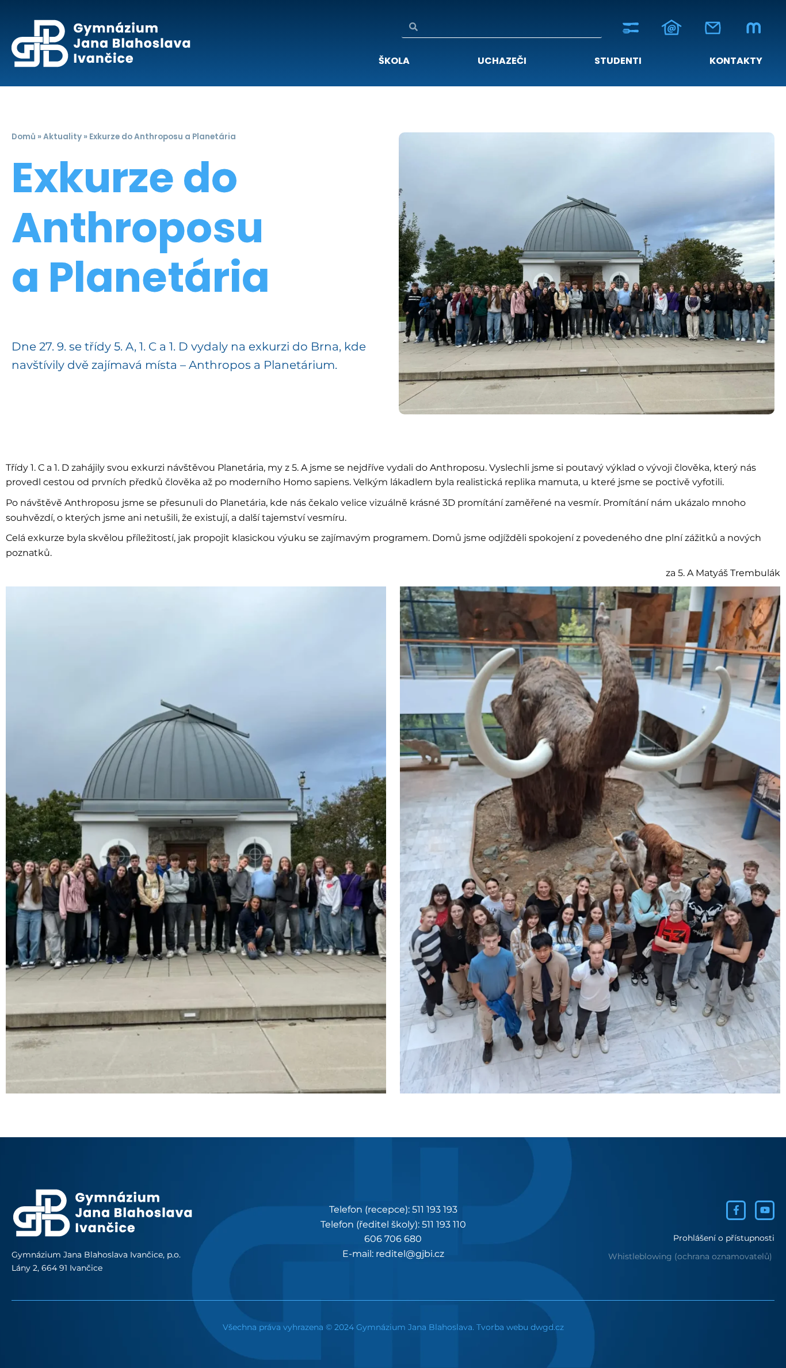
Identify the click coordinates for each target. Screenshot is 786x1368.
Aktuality (62, 136)
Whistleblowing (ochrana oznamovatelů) (690, 1256)
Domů (24, 136)
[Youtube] (764, 1210)
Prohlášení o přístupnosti (723, 1238)
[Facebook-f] (736, 1210)
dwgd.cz (547, 1327)
